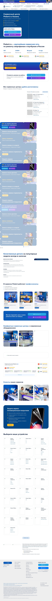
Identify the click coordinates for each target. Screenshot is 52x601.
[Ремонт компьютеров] (37, 471)
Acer (41, 454)
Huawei (37, 546)
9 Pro (42, 500)
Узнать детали (22, 1)
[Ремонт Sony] (37, 520)
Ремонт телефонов (17, 562)
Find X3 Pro (12, 499)
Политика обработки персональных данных (9, 584)
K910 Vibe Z (27, 492)
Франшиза (29, 3)
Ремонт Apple (17, 563)
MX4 (26, 449)
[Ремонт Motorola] (37, 491)
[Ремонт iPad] (22, 462)
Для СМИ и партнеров (29, 563)
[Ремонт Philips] (7, 511)
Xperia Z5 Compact (44, 519)
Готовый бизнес (28, 569)
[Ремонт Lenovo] (22, 491)
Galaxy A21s (12, 441)
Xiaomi (32, 546)
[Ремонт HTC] (7, 491)
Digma (11, 482)
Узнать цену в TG (38, 314)
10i (26, 441)
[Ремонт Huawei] (7, 462)
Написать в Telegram (13, 31)
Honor (34, 546)
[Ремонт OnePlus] (37, 501)
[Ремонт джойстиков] (22, 511)
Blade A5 (11, 529)
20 (26, 442)
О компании (23, 3)
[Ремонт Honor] (22, 441)
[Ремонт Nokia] (22, 501)
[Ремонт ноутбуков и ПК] (37, 452)
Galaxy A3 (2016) (12, 442)
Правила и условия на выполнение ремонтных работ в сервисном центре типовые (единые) (15, 583)
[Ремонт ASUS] (22, 481)
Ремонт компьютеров (18, 568)
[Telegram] (44, 3)
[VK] (46, 3)
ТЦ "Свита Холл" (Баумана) (30, 5)
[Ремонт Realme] (22, 520)
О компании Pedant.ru (29, 562)
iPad (11, 481)
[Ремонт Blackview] (37, 481)
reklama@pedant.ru (45, 571)
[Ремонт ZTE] (7, 530)
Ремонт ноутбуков (17, 566)
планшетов (44, 546)
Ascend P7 (12, 461)
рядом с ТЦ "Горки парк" (18, 5)
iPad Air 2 (27, 463)
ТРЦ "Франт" (40, 5)
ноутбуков (41, 546)
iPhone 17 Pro (43, 442)
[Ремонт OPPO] (7, 501)
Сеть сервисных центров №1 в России (31, 572)
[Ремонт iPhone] (37, 441)
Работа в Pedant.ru (35, 3)
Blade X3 (11, 530)
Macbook (27, 546)
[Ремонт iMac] (22, 471)
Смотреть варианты (10, 67)
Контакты (27, 565)
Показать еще (20, 374)
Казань (6, 3)
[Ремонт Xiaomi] (7, 452)
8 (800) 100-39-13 (42, 562)
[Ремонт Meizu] (22, 452)
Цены (10, 3)
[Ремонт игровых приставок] (7, 520)
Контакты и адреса (16, 3)
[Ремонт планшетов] (7, 481)
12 (10, 451)
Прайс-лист (27, 571)
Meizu (39, 546)
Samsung (30, 546)
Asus (41, 453)
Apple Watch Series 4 (44, 464)
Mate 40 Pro (12, 464)
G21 (26, 499)
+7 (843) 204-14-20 (28, 6)
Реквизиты (27, 566)
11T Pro (11, 449)
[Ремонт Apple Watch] (37, 462)
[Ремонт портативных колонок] (37, 511)
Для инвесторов (28, 574)
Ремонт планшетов (17, 565)
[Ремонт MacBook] (7, 471)
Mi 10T (11, 452)
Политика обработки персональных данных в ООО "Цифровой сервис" (12, 585)
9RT (41, 502)
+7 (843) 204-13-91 (40, 6)
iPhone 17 (42, 441)
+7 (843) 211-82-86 (16, 6)
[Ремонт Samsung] (7, 441)
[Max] (48, 3)
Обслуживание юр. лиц (29, 577)
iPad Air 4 (27, 460)
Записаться (5, 154)
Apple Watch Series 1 (44, 461)
